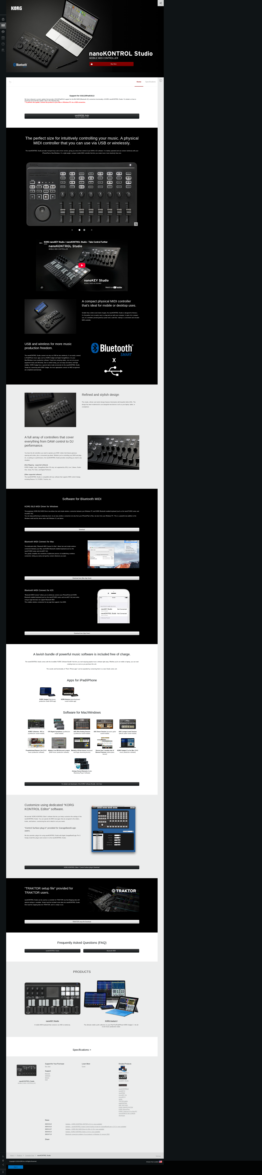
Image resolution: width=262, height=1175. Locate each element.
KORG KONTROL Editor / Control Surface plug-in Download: (82, 867)
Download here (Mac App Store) (82, 578)
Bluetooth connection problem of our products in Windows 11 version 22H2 (88, 1134)
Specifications (150, 82)
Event (162, 134)
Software (163, 120)
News (3, 1157)
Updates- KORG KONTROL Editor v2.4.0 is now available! (83, 1132)
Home (3, 19)
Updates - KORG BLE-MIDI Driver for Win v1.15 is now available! (85, 1129)
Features (3, 32)
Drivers (163, 122)
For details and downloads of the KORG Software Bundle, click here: (82, 784)
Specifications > (82, 1049)
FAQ (162, 124)
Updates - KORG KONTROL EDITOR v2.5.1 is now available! (84, 1124)
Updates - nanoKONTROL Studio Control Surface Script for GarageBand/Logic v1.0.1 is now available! (96, 1126)
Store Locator (3, 50)
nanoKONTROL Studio (52, 951)
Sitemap (158, 1156)
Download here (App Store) (82, 633)
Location (3, 1161)
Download (82, 529)
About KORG (3, 1172)
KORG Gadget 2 (111, 1021)
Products (3, 26)
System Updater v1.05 (82, 116)
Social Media (3, 1165)
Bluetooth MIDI (111, 951)
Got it (15, 1167)
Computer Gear (29, 1155)
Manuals (163, 118)
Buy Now (163, 109)
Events (3, 38)
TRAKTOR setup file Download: (82, 921)
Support (3, 44)
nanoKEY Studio (52, 1021)
